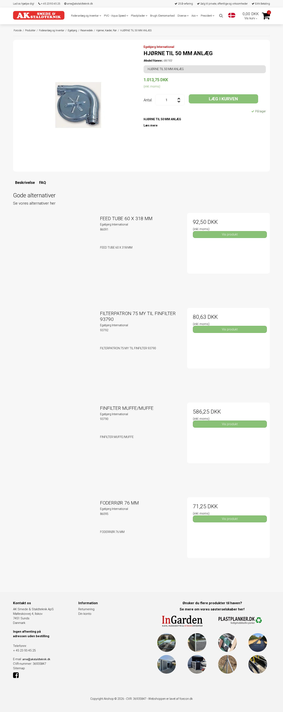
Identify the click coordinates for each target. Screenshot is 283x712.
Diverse (182, 15)
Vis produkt (230, 234)
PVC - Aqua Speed (115, 15)
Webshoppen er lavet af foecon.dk (170, 698)
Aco (193, 15)
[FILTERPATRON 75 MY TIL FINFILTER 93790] (54, 349)
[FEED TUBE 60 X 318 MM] (54, 254)
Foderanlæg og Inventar (85, 15)
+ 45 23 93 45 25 (50, 3)
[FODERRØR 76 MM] (54, 538)
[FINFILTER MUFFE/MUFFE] (54, 444)
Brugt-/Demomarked (162, 15)
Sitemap (19, 668)
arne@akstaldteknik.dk (80, 3)
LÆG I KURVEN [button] (223, 98)
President (207, 15)
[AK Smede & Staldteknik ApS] (38, 15)
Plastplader (138, 15)
